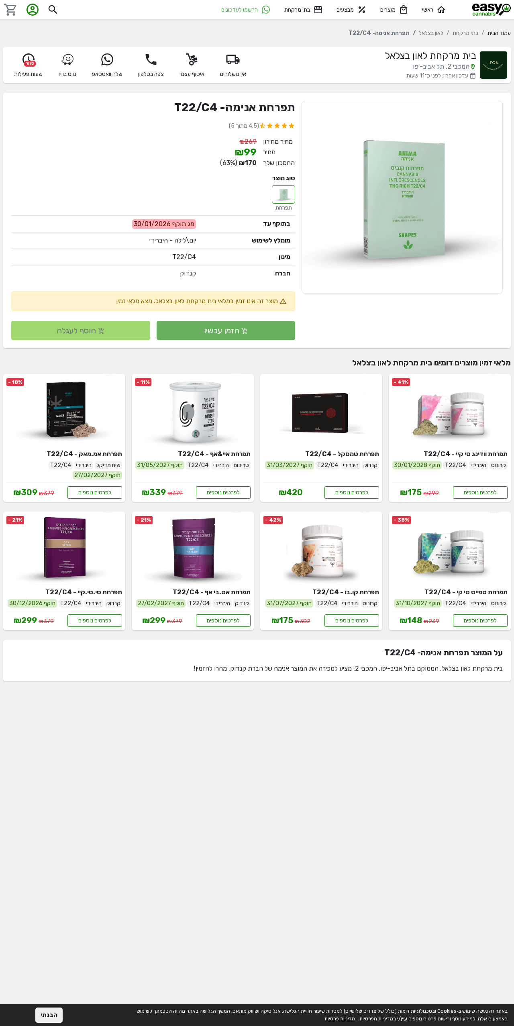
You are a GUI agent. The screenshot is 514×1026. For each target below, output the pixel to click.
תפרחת (283, 207)
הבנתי (49, 1015)
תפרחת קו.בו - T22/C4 (345, 592)
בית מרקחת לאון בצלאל (430, 55)
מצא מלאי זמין (134, 301)
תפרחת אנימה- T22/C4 (234, 107)
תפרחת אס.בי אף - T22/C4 (212, 592)
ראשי (427, 9)
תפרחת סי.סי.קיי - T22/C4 (83, 592)
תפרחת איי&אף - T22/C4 (214, 454)
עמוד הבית (499, 33)
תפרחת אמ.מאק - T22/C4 (84, 454)
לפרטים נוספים (480, 492)
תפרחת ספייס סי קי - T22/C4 (466, 592)
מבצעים (345, 9)
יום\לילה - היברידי (172, 240)
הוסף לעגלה (77, 330)
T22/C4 (184, 257)
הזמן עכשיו (222, 330)
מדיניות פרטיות (339, 1019)
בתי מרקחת (297, 9)
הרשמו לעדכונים (239, 9)
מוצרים (388, 9)
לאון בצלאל (431, 33)
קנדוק (188, 273)
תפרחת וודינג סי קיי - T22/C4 (466, 454)
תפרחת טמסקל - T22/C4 (342, 454)
